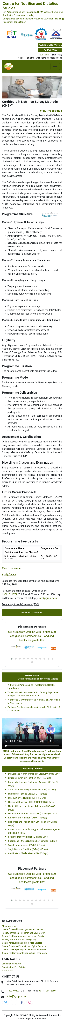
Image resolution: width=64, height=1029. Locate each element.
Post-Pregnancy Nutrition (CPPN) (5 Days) (28, 836)
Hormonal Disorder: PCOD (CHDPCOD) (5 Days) (31, 802)
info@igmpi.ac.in (48, 598)
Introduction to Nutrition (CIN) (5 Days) (27, 798)
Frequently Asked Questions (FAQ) (20, 604)
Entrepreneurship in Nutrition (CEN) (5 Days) (29, 778)
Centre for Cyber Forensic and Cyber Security (24, 946)
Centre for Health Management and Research (24, 929)
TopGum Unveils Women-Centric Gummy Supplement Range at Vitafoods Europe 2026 (34, 694)
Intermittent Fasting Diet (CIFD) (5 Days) (27, 793)
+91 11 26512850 (47, 990)
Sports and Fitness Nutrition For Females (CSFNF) (32, 841)
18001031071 (45, 54)
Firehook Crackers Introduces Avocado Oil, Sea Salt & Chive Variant (34, 709)
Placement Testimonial (32, 612)
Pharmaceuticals (10, 926)
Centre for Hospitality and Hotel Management (24, 949)
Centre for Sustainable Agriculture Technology (24, 953)
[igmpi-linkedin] (14, 1002)
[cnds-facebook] (22, 1002)
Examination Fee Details (13, 967)
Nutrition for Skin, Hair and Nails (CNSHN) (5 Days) (33, 813)
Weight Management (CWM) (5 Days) (26, 845)
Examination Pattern (11, 963)
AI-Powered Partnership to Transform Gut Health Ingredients (31, 687)
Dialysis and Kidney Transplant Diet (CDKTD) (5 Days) (34, 773)
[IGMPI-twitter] (5, 1002)
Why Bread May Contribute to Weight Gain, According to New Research (34, 701)
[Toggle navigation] (55, 66)
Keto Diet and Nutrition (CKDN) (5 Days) (27, 817)
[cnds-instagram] (29, 1002)
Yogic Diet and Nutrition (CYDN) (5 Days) (28, 849)
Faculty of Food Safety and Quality (19, 939)
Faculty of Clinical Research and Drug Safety (23, 933)
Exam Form (7, 970)
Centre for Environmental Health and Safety (23, 936)
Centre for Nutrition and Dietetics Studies (35, 678)
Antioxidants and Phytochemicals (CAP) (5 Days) (32, 789)
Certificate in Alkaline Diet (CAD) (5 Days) (28, 853)
